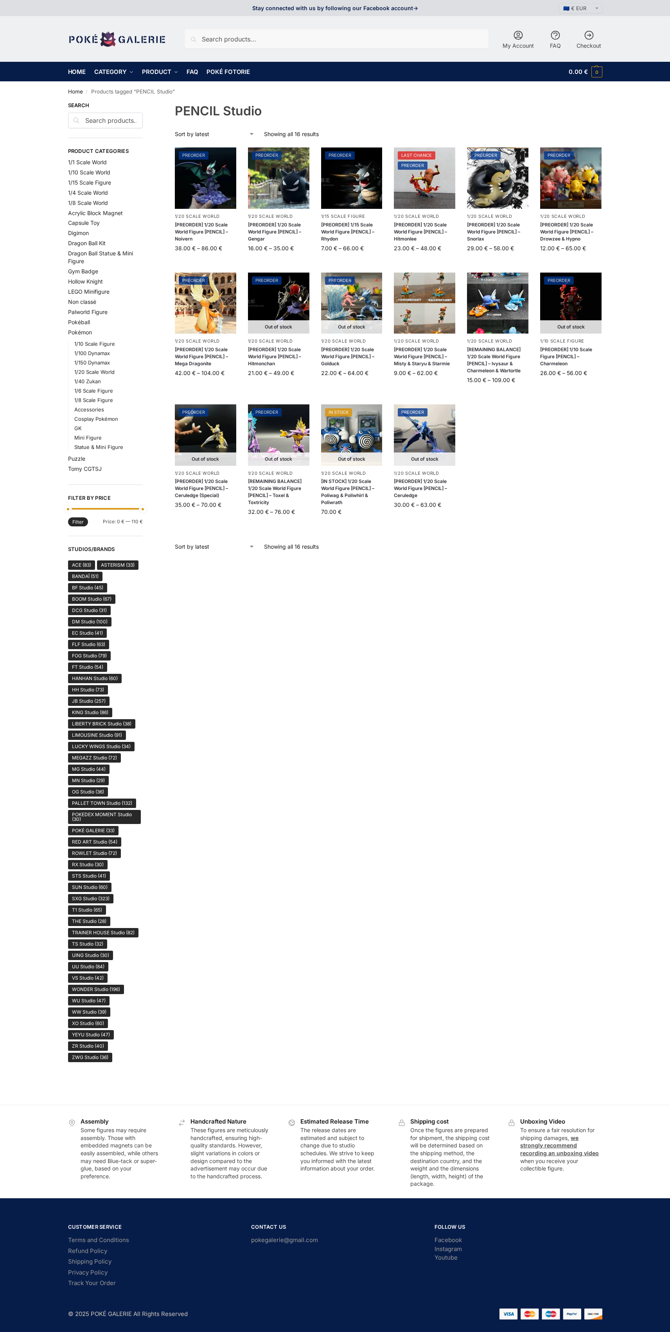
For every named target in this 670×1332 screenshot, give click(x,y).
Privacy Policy (88, 1272)
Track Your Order (92, 1283)
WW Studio (89, 1012)
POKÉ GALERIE (93, 830)
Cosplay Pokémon (96, 419)
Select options (205, 264)
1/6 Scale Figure (93, 391)
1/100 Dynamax (92, 353)
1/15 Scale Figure (343, 216)
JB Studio (89, 701)
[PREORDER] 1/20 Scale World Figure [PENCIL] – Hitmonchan (274, 356)
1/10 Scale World (89, 172)
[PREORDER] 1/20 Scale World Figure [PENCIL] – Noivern (201, 232)
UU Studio (88, 966)
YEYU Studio (91, 1035)
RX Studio (88, 864)
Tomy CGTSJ (85, 468)
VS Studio (88, 978)
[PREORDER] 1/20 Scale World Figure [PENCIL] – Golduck (347, 356)
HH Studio (88, 690)
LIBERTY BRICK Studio (101, 724)
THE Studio (89, 921)
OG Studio (88, 792)
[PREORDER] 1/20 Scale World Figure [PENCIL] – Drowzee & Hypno (566, 232)
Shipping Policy (89, 1261)
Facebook (448, 1240)
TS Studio (87, 944)
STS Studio (89, 876)
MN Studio (88, 780)
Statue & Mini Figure (98, 447)
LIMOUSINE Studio (97, 735)
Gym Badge (83, 271)
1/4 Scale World (88, 192)
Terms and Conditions (98, 1240)
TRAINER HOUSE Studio (103, 932)
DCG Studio (89, 610)
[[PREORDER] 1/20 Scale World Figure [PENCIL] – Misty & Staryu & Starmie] (424, 303)
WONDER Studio (96, 989)
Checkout (589, 45)
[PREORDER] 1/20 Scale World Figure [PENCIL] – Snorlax (493, 232)
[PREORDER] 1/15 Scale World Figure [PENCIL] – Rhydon (347, 232)
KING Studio (90, 712)
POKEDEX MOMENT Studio (102, 816)
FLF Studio (88, 644)
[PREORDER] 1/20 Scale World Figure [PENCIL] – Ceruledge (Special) (201, 488)
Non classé (82, 301)
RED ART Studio (94, 842)
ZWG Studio (90, 1057)
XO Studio (88, 1023)
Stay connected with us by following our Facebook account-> (335, 8)
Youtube (446, 1257)
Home (75, 91)
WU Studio (89, 1000)
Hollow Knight (85, 281)
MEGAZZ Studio (94, 758)
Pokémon (80, 332)
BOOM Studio (91, 599)
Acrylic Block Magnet (95, 213)
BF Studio (87, 588)
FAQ (555, 45)
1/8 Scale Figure (93, 400)
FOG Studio (89, 656)
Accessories (89, 409)
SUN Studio (90, 887)
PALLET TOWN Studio (102, 803)
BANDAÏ (85, 576)
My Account (518, 45)
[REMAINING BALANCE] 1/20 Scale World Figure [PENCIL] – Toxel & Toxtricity (275, 491)
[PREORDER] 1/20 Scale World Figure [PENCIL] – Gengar (274, 232)
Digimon (78, 233)
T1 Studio (87, 910)
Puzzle (76, 458)
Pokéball (79, 322)
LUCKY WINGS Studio (101, 746)
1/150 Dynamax (92, 362)
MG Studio (89, 769)
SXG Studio (91, 898)
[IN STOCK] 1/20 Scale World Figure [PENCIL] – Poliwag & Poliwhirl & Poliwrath (347, 491)
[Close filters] (145, 106)
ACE (81, 565)
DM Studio (90, 622)
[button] (585, 71)
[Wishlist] (224, 159)
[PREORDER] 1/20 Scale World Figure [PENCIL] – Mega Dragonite (201, 356)
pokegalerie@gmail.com (284, 1240)
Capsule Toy (84, 222)
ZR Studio (88, 1046)
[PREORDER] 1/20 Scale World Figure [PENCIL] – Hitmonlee (420, 232)
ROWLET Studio (94, 853)
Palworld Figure (88, 312)
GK (78, 428)
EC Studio (87, 633)
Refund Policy (87, 1251)
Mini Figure (88, 437)
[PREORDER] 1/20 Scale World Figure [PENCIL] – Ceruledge (420, 488)
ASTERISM (118, 565)
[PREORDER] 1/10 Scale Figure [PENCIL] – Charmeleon (566, 356)
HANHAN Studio (95, 678)
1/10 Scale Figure (562, 341)
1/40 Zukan (87, 381)
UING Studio (90, 955)
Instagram (448, 1249)
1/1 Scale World (87, 162)
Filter (78, 522)
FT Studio (87, 667)
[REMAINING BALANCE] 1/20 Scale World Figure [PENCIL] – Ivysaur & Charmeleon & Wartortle (494, 359)
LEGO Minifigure (89, 291)
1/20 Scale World (197, 216)
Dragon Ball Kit (87, 243)
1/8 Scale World (88, 202)
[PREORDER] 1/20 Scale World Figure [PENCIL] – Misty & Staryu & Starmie (422, 356)
